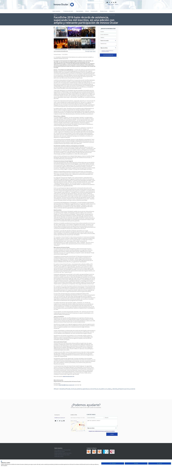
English (112, 4)
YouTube (107, 2)
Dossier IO (112, 11)
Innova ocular (64, 4)
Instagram (116, 2)
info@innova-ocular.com (59, 417)
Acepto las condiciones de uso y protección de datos (107, 51)
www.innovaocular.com (68, 376)
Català (109, 4)
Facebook (109, 2)
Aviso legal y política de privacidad (62, 450)
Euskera (116, 4)
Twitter (112, 2)
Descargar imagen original (90, 51)
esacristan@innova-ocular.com (66, 385)
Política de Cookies (58, 456)
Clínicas (87, 11)
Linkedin (114, 2)
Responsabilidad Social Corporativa (62, 453)
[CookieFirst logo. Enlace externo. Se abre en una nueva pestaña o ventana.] (1, 461)
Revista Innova (103, 11)
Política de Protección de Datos (62, 454)
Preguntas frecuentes (59, 451)
